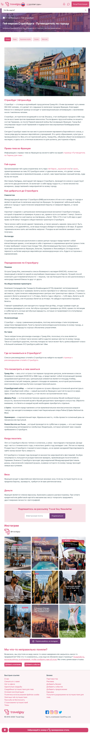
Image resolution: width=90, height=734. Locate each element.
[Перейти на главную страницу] (13, 4)
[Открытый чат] (68, 4)
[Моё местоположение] (5, 730)
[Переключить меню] (2, 4)
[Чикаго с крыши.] (17, 621)
